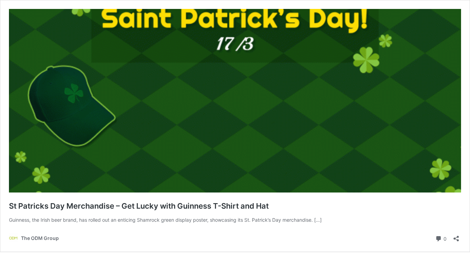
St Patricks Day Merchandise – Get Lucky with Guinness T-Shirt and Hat (139, 205)
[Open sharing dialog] (456, 236)
